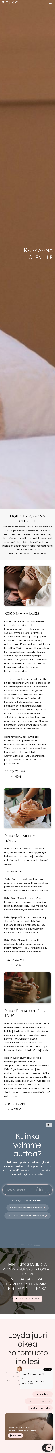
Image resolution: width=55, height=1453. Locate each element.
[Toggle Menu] (50, 2)
